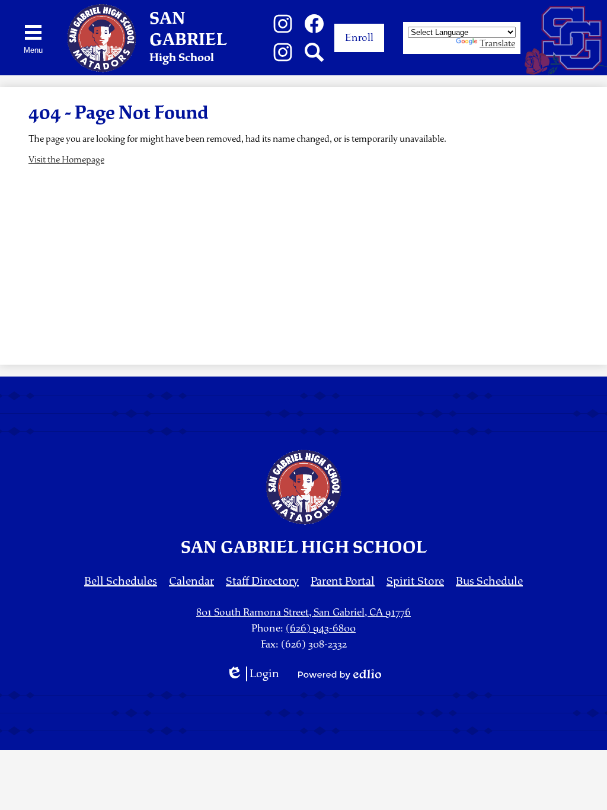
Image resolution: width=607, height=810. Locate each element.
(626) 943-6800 (321, 628)
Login (252, 674)
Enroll (359, 37)
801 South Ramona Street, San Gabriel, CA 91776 (303, 612)
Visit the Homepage (66, 159)
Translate (497, 43)
